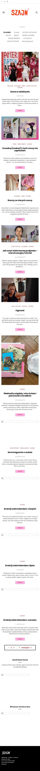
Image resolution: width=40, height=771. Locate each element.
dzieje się (10, 86)
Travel (16, 32)
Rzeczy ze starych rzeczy (20, 200)
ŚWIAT (16, 35)
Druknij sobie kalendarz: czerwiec (20, 620)
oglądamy (17, 86)
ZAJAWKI (7, 32)
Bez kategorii (27, 41)
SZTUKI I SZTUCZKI (29, 32)
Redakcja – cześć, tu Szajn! (9, 757)
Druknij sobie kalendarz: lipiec (20, 565)
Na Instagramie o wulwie (20, 452)
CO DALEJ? (27, 38)
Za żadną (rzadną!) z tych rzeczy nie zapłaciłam (20, 149)
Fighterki (20, 310)
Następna (25, 647)
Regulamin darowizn (7, 762)
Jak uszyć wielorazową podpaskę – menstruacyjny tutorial (20, 251)
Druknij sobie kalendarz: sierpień (20, 509)
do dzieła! (17, 196)
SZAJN (8, 35)
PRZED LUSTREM (28, 35)
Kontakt (4, 764)
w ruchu (24, 306)
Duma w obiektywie (20, 91)
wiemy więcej (22, 144)
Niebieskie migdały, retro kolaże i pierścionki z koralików (20, 394)
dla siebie (24, 246)
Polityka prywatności (8, 760)
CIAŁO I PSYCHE (13, 41)
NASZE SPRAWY (14, 38)
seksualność (24, 448)
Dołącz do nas (5, 759)
